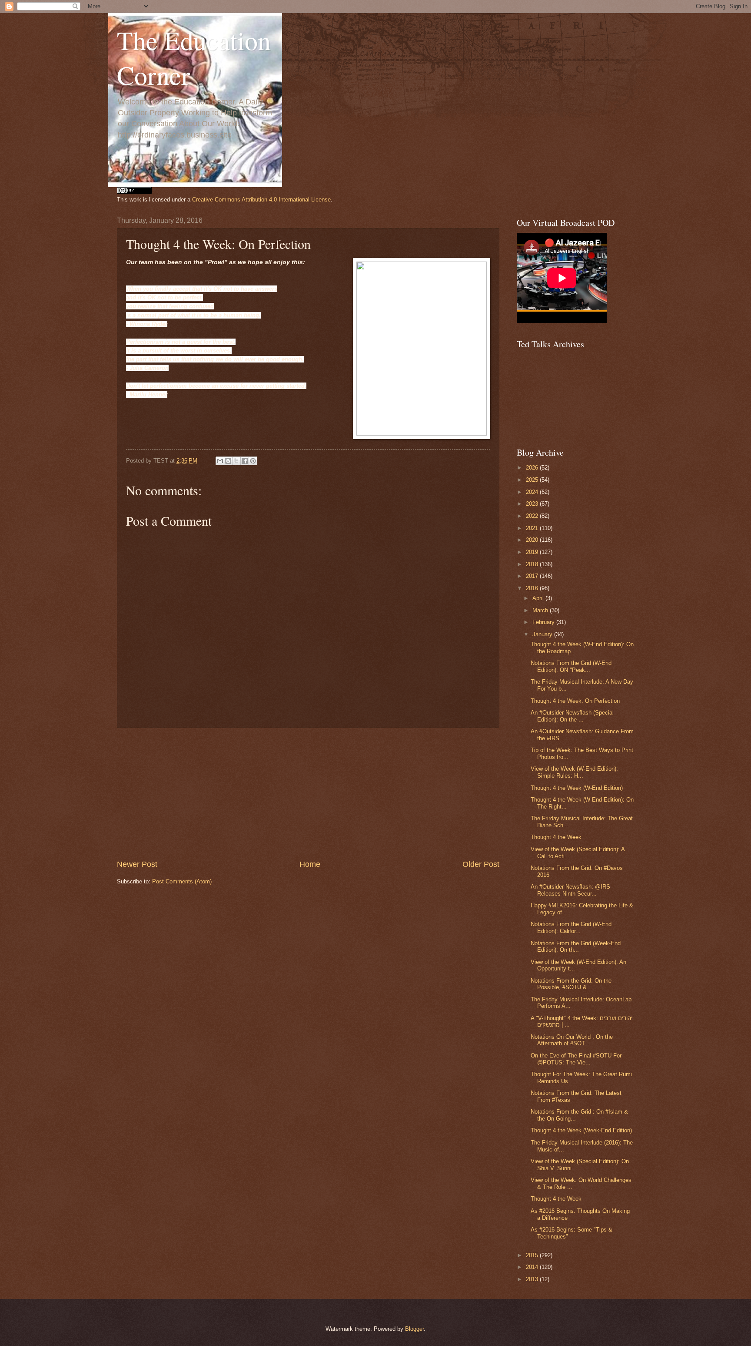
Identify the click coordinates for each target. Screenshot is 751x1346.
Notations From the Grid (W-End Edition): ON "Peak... (571, 666)
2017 (533, 576)
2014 (533, 1267)
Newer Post (137, 864)
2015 (533, 1255)
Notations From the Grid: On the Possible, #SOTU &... (571, 983)
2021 (533, 528)
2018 (533, 564)
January (543, 634)
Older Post (480, 864)
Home (309, 864)
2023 (533, 503)
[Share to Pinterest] (253, 460)
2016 (533, 588)
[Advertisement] (308, 793)
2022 (533, 516)
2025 (533, 480)
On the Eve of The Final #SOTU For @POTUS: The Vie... (576, 1058)
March (541, 610)
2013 (533, 1279)
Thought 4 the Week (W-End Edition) (577, 788)
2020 (533, 540)
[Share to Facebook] (244, 460)
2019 (533, 552)
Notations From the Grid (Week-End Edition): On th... (576, 946)
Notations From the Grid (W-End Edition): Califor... (571, 927)
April (538, 598)
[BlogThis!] (228, 460)
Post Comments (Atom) (182, 881)
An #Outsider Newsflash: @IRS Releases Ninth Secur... (570, 889)
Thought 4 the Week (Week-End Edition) (581, 1130)
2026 (533, 467)
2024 (533, 492)
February (544, 622)
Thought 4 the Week (556, 837)
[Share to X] (236, 460)
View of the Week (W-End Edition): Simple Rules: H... (574, 772)
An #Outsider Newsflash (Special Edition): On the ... (572, 715)
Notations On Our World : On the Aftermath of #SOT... (572, 1040)
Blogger (414, 1329)
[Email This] (220, 460)
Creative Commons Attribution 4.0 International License (261, 199)
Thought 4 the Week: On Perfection (575, 701)
